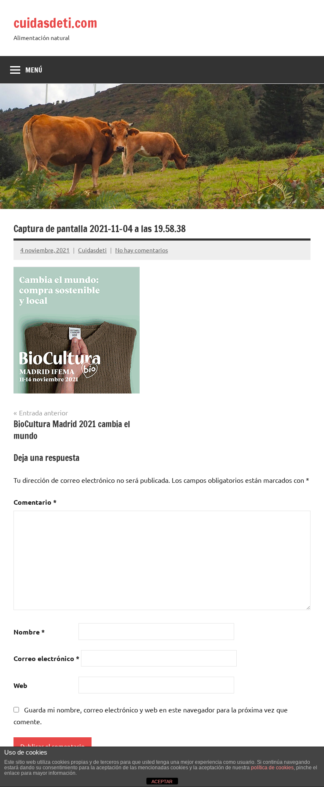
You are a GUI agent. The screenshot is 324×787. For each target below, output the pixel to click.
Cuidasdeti (92, 250)
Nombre (29, 631)
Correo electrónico (46, 658)
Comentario (35, 502)
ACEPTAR (162, 781)
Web (20, 685)
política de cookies (272, 768)
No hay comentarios (141, 250)
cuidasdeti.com (55, 22)
